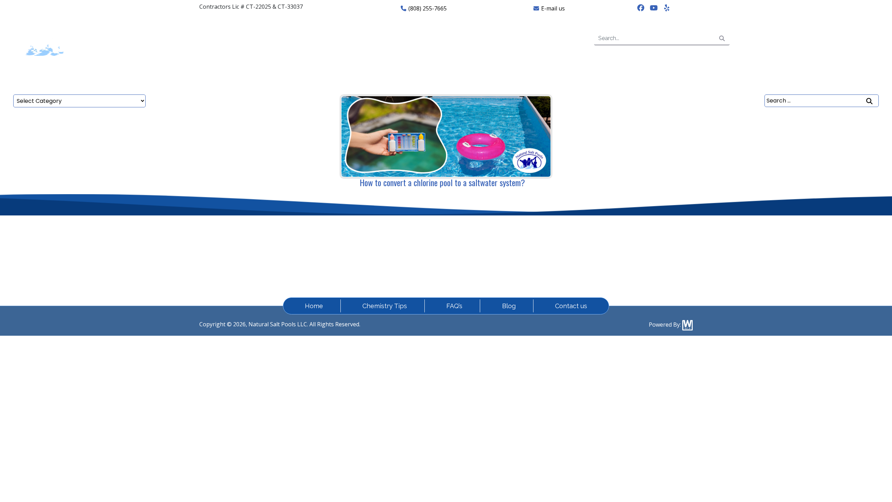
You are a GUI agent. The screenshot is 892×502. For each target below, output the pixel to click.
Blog (509, 306)
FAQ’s (422, 38)
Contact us (511, 38)
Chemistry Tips (384, 306)
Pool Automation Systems (641, 239)
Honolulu (369, 264)
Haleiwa (440, 251)
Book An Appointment (811, 38)
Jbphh (437, 264)
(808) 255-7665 (427, 8)
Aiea (435, 239)
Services (331, 38)
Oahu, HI (368, 239)
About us (240, 38)
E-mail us (552, 8)
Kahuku (367, 276)
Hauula (512, 251)
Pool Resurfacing (630, 264)
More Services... (627, 276)
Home (155, 38)
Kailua (438, 276)
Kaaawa (513, 264)
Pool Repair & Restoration (641, 251)
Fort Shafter (373, 251)
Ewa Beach (517, 239)
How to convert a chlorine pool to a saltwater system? (442, 182)
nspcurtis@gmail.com (234, 239)
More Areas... (520, 276)
